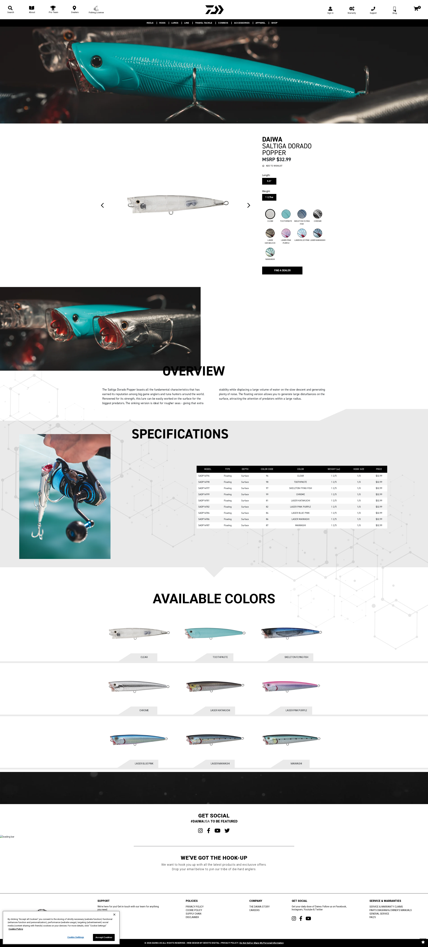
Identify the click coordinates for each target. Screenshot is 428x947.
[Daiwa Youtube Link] (217, 831)
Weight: (266, 191)
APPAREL (260, 23)
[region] (61, 927)
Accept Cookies (103, 937)
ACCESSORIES (241, 23)
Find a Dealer (282, 270)
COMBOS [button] (223, 23)
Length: (266, 175)
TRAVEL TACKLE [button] (203, 23)
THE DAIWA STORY (259, 906)
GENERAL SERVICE (379, 913)
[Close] (114, 914)
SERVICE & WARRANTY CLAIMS (386, 906)
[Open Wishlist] (423, 942)
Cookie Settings (75, 937)
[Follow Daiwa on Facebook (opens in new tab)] (300, 918)
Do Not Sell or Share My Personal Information (262, 943)
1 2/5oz (269, 197)
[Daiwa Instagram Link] (200, 831)
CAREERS (254, 910)
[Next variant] (248, 205)
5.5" (269, 181)
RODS (162, 23)
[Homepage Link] (214, 9)
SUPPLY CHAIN (193, 913)
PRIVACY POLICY (195, 906)
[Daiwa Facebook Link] (208, 831)
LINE (186, 23)
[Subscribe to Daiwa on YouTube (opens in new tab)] (308, 918)
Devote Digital (211, 943)
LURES (174, 23)
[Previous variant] (102, 205)
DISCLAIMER (192, 917)
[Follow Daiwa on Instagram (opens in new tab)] (294, 918)
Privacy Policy (229, 943)
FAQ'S (372, 917)
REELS (150, 23)
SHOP (274, 23)
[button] (270, 217)
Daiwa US (157, 943)
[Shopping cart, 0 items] (416, 9)
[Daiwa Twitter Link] (227, 831)
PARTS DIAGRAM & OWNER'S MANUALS (390, 910)
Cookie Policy (16, 929)
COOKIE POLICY (194, 910)
